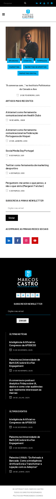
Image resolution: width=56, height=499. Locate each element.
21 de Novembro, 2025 (23, 371)
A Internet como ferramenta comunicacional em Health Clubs (23, 114)
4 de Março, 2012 (17, 173)
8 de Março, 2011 (16, 155)
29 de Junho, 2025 (21, 472)
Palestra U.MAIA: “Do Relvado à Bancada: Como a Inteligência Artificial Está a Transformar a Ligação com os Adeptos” (26, 462)
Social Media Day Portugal (20, 150)
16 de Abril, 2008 (17, 120)
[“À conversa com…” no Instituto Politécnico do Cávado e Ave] (28, 43)
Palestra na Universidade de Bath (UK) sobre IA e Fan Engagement (24, 362)
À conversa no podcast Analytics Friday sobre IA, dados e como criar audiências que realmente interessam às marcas (26, 386)
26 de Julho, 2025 (21, 397)
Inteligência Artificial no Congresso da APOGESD (22, 343)
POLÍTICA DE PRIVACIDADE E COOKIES (28, 496)
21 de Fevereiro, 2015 (30, 95)
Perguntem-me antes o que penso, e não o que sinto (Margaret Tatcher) (26, 184)
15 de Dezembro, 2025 (23, 350)
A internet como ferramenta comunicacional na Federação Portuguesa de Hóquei (22, 133)
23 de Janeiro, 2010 (18, 141)
